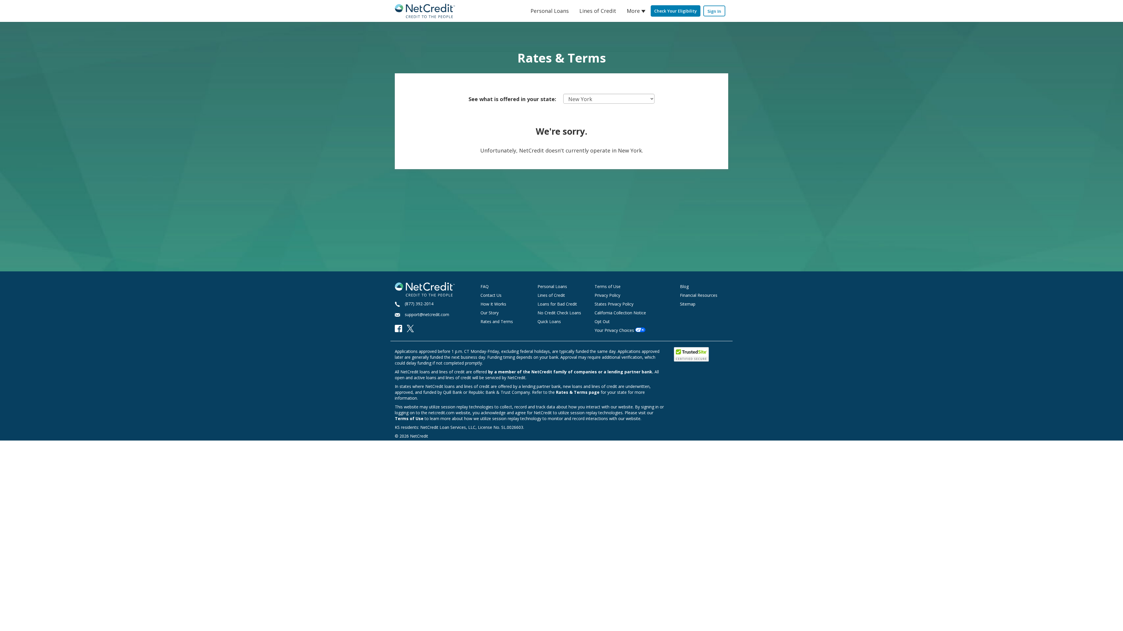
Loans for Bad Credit (557, 304)
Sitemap (687, 304)
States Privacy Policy (614, 304)
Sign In (714, 11)
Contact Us (491, 295)
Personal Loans (550, 10)
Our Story (489, 313)
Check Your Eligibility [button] (675, 11)
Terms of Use (608, 286)
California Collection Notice (620, 313)
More (633, 10)
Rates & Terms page (578, 392)
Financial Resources (698, 295)
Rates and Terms (496, 321)
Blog (684, 286)
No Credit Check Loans (559, 313)
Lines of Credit (597, 10)
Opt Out (602, 321)
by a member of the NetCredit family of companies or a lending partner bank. (570, 372)
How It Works (493, 304)
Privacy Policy (607, 295)
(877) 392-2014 (419, 303)
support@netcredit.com (427, 314)
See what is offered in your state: (512, 99)
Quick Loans (549, 321)
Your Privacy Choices (614, 330)
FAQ (484, 286)
